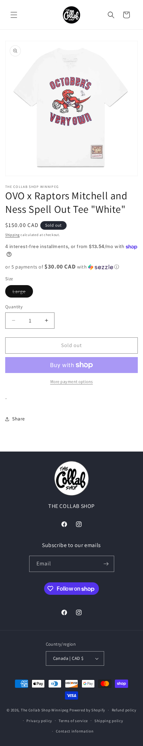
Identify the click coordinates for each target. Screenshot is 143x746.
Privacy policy (39, 720)
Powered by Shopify (87, 710)
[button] (14, 14)
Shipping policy (108, 720)
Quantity (14, 307)
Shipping (12, 235)
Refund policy (124, 710)
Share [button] (18, 419)
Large (22, 293)
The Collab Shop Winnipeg (45, 710)
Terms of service (73, 720)
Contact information (74, 731)
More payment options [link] (71, 381)
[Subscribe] (106, 564)
